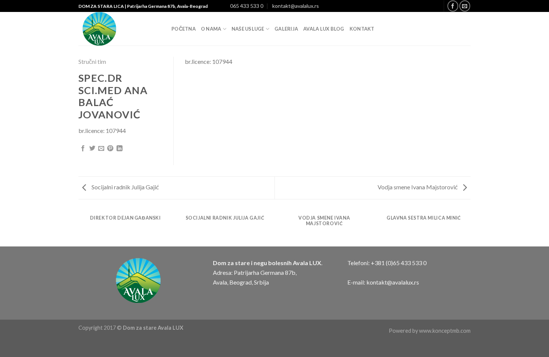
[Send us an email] (464, 5)
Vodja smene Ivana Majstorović (418, 186)
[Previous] (80, 228)
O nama (211, 29)
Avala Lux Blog (323, 29)
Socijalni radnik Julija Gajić (124, 186)
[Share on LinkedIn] (119, 148)
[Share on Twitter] (92, 148)
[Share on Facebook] (83, 148)
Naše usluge (248, 29)
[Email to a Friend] (101, 148)
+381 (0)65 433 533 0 (399, 262)
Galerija (286, 29)
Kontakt (362, 29)
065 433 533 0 (246, 6)
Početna (183, 29)
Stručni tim (92, 61)
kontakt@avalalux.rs (295, 6)
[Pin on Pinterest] (110, 148)
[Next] (469, 228)
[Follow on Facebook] (452, 5)
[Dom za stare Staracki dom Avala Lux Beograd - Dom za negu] (119, 29)
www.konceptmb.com (445, 330)
